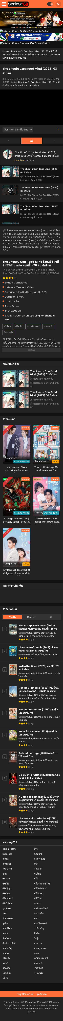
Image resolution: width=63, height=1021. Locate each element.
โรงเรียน (7, 973)
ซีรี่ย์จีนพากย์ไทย (48, 633)
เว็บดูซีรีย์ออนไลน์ (25, 994)
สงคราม (38, 943)
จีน (17, 301)
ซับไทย (7, 326)
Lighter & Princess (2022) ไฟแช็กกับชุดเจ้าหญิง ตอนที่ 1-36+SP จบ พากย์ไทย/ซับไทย (38, 691)
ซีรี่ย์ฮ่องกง (39, 893)
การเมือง (7, 864)
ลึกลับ (36, 933)
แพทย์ (5, 963)
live (36, 849)
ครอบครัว (30, 673)
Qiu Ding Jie (37, 315)
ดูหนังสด (7, 908)
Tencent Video (25, 287)
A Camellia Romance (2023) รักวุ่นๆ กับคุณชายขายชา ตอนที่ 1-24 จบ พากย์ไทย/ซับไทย (38, 800)
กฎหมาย (38, 854)
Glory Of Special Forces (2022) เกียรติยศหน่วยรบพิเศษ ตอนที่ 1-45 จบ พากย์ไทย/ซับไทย (37, 629)
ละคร (57, 717)
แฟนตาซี (48, 326)
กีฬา (28, 654)
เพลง (36, 953)
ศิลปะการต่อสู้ (9, 943)
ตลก (46, 717)
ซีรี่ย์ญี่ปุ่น (7, 888)
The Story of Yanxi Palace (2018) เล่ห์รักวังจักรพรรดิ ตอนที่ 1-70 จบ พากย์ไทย (38, 822)
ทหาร (28, 636)
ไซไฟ (5, 978)
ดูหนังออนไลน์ (41, 908)
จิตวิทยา (38, 868)
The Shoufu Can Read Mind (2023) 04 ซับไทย (43, 393)
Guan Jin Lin (22, 315)
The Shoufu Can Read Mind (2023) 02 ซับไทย (43, 373)
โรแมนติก (8, 332)
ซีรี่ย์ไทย (38, 898)
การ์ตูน (6, 859)
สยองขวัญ (7, 948)
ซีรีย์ (36, 878)
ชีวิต (5, 874)
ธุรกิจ (28, 698)
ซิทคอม (6, 878)
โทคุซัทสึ (38, 968)
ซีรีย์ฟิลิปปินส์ (40, 888)
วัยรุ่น (43, 636)
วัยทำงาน (7, 938)
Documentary (9, 849)
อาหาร (6, 953)
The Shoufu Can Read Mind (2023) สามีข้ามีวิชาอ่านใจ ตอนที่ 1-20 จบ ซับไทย (31, 84)
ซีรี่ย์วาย (6, 893)
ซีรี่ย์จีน (18, 326)
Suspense (7, 854)
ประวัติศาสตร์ (33, 326)
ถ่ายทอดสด (8, 918)
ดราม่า (21, 636)
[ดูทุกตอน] (31, 141)
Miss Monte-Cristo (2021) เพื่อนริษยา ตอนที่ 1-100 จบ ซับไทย (39, 776)
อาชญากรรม (40, 948)
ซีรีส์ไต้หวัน (8, 903)
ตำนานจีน (39, 913)
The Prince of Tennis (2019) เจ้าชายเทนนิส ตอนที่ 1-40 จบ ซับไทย (38, 649)
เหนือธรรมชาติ (41, 958)
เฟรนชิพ (6, 958)
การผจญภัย (39, 859)
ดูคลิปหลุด (42, 994)
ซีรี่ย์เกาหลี (48, 673)
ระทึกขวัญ (39, 928)
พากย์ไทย (36, 636)
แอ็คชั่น (50, 636)
